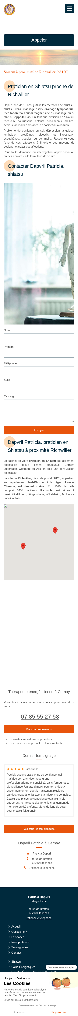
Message (9, 396)
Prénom (9, 346)
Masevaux (53, 464)
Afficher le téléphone (42, 867)
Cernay (69, 464)
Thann (37, 464)
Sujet (7, 379)
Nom (7, 330)
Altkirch (40, 468)
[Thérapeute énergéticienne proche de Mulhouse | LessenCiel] (9, 9)
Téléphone (10, 363)
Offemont (24, 468)
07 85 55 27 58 (40, 716)
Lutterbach (10, 468)
